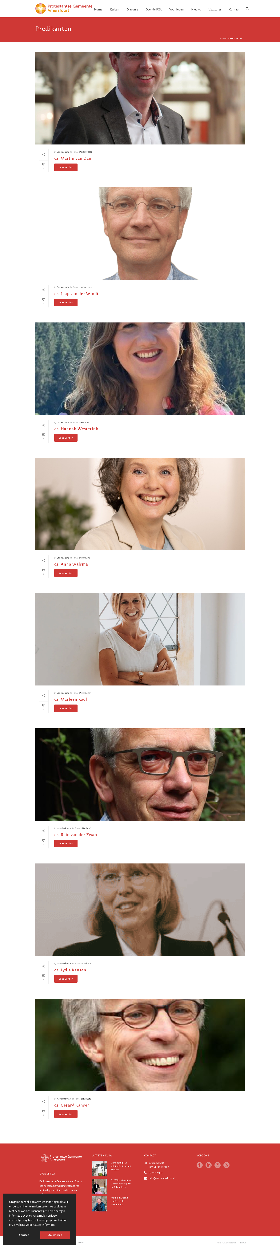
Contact (234, 9)
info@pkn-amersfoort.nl (162, 1178)
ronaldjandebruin (64, 828)
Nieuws (196, 9)
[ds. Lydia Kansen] (140, 909)
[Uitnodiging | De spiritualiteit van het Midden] (99, 1168)
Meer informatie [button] (45, 1224)
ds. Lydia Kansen (70, 970)
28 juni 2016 (86, 828)
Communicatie (63, 152)
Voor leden (176, 9)
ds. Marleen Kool (70, 699)
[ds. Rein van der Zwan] (140, 774)
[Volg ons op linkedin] (209, 1165)
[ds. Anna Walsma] (140, 504)
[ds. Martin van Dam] (140, 98)
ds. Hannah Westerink (76, 429)
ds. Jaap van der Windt (76, 293)
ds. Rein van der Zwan (75, 834)
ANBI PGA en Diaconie (226, 1243)
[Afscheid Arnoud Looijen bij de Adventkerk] (99, 1203)
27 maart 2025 (84, 558)
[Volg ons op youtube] (226, 1165)
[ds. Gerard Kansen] (140, 1045)
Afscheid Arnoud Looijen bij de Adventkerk (119, 1201)
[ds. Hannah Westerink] (140, 368)
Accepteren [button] (55, 1235)
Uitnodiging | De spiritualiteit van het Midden (121, 1166)
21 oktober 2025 (85, 287)
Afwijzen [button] (24, 1235)
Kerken (114, 9)
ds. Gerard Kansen (72, 1105)
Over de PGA (154, 9)
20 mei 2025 (84, 422)
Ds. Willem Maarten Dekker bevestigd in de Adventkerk (121, 1183)
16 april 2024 (86, 963)
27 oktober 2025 (85, 152)
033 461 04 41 (156, 1172)
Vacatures (215, 9)
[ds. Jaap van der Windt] (140, 233)
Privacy (243, 1243)
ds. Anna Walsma (71, 564)
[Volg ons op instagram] (217, 1165)
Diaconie (132, 9)
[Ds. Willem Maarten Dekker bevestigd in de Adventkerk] (99, 1186)
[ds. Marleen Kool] (140, 639)
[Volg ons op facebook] (200, 1165)
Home (98, 9)
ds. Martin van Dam (73, 158)
